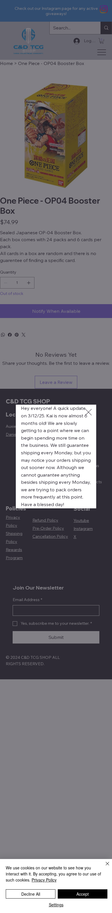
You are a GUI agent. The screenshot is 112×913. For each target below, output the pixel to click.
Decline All (30, 894)
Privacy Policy (44, 880)
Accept (82, 894)
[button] (88, 412)
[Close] (104, 867)
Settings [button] (56, 905)
